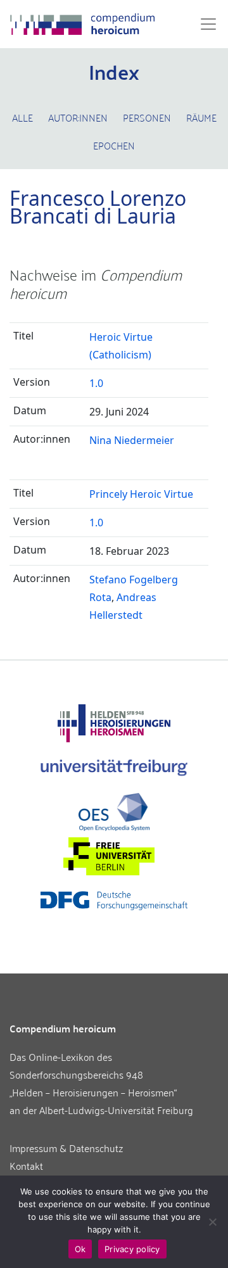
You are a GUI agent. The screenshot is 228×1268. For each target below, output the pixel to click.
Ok (80, 1249)
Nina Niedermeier (131, 440)
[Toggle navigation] (204, 24)
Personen (147, 117)
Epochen (114, 145)
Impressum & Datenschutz (67, 1148)
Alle (22, 117)
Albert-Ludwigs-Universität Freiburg (116, 1110)
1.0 (96, 383)
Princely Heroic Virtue (141, 494)
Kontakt (26, 1165)
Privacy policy (132, 1249)
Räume (201, 117)
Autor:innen (78, 117)
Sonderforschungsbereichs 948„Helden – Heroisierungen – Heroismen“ (93, 1083)
